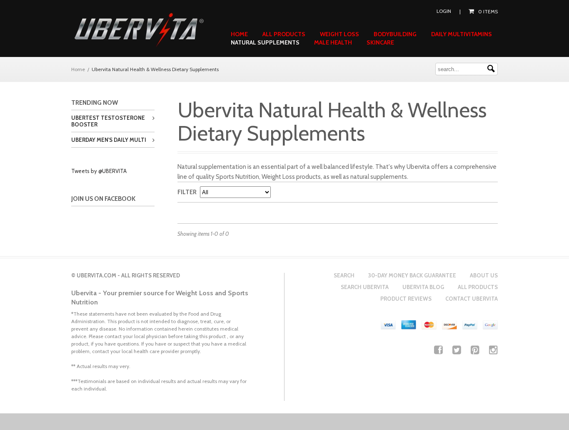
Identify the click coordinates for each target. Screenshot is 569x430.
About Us (484, 275)
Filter (187, 192)
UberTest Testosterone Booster (108, 121)
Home (239, 34)
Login (444, 11)
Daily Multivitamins (461, 34)
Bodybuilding (395, 34)
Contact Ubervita (471, 298)
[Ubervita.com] (138, 30)
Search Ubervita (365, 287)
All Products (283, 34)
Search (344, 275)
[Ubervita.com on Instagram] (493, 350)
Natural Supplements (265, 42)
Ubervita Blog (423, 287)
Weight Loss (339, 34)
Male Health (333, 42)
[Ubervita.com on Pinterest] (475, 350)
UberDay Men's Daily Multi (108, 139)
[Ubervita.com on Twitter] (456, 350)
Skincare (380, 42)
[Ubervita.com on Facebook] (438, 350)
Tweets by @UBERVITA (99, 171)
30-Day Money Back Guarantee (412, 275)
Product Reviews (406, 298)
